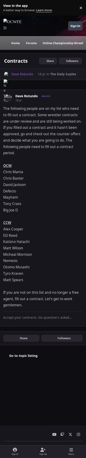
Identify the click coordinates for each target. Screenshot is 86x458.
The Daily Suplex (63, 74)
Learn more (9, 8)
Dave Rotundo (26, 96)
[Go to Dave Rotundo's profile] (6, 74)
